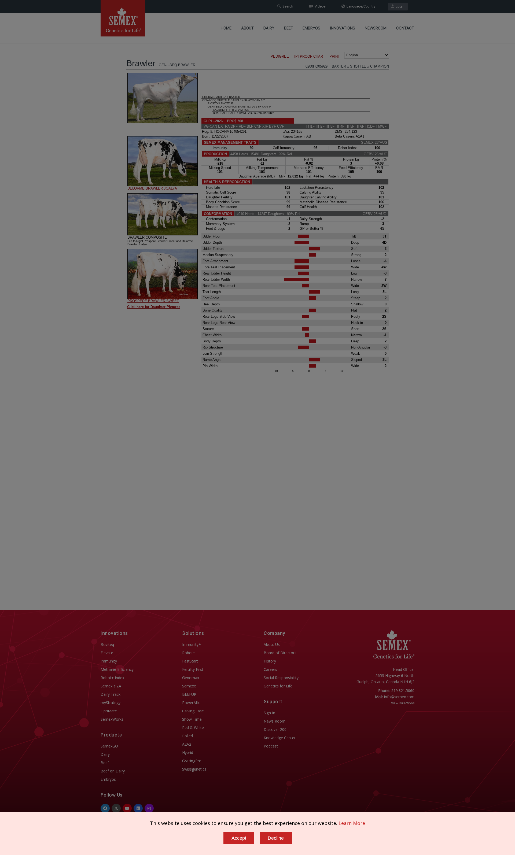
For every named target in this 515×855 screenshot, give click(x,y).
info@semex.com (399, 696)
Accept (238, 838)
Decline (276, 838)
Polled (187, 735)
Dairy (268, 28)
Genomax (190, 677)
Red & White (193, 727)
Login (399, 6)
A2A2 (186, 744)
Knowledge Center (280, 737)
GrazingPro (191, 760)
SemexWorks (112, 719)
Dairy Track (110, 694)
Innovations (342, 28)
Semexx (189, 686)
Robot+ (188, 652)
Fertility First (192, 669)
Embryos (311, 28)
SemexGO (109, 746)
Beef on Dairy (113, 770)
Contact (405, 28)
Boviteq (107, 644)
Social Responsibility (281, 677)
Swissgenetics (194, 769)
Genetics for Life (278, 686)
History (270, 661)
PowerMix (191, 702)
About (247, 28)
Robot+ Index (112, 677)
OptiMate (109, 710)
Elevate (107, 652)
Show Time (192, 719)
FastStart (190, 661)
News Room (274, 721)
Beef (288, 28)
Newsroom (376, 28)
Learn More (352, 823)
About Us (272, 644)
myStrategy (110, 702)
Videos (319, 6)
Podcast (271, 746)
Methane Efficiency (117, 669)
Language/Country (360, 6)
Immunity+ (110, 661)
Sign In (269, 712)
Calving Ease (193, 710)
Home (226, 28)
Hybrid (187, 752)
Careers (270, 669)
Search (287, 6)
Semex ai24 (111, 686)
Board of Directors (280, 652)
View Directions (402, 703)
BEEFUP (189, 694)
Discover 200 (275, 729)
